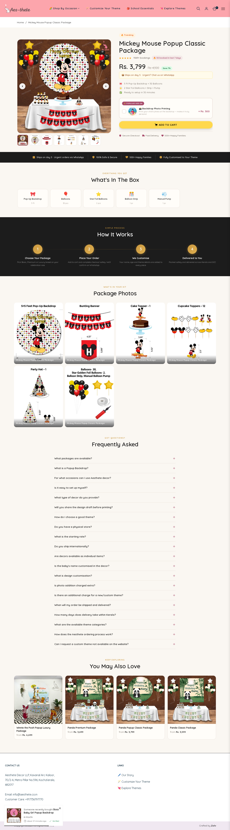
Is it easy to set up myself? (70, 487)
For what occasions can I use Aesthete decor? (82, 478)
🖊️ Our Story (126, 775)
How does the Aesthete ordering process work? (83, 634)
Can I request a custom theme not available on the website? (91, 644)
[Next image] (106, 86)
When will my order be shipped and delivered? (82, 605)
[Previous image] (22, 86)
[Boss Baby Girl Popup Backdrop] (12, 815)
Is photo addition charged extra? (74, 585)
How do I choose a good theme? (74, 517)
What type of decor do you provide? (76, 497)
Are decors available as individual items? (79, 556)
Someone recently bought (41, 811)
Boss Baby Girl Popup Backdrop (41, 811)
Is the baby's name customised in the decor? (81, 565)
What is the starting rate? (70, 536)
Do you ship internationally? (71, 546)
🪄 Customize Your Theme (134, 781)
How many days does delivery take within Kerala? (85, 614)
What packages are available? (73, 458)
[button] (198, 8)
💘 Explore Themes (129, 788)
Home (20, 22)
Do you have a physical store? (73, 526)
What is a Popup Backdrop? (71, 468)
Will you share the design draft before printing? (83, 507)
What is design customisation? (73, 575)
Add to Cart (168, 124)
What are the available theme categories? (80, 624)
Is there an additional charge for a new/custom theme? (88, 595)
